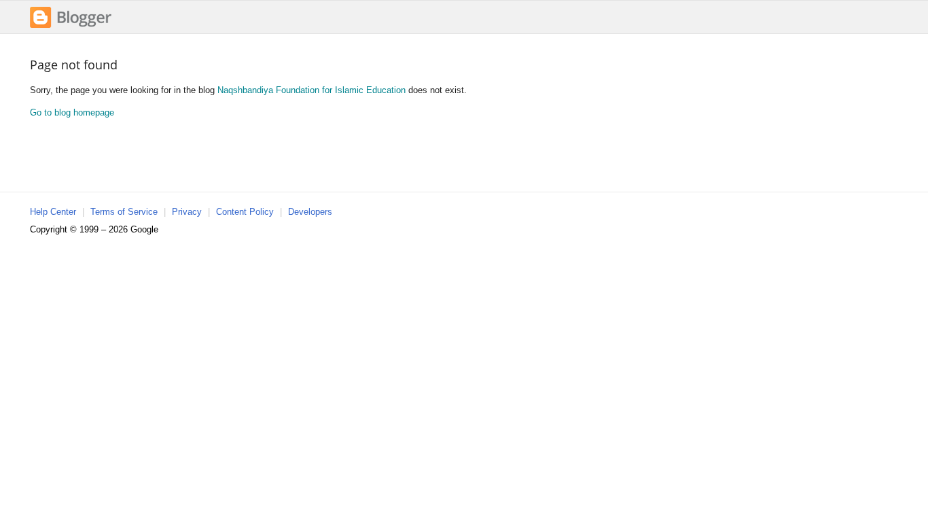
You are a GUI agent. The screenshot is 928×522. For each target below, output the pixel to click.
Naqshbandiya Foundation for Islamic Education (311, 90)
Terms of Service (124, 212)
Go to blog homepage (72, 112)
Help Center (53, 212)
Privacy (187, 212)
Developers (310, 212)
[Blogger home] (70, 26)
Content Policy (245, 212)
